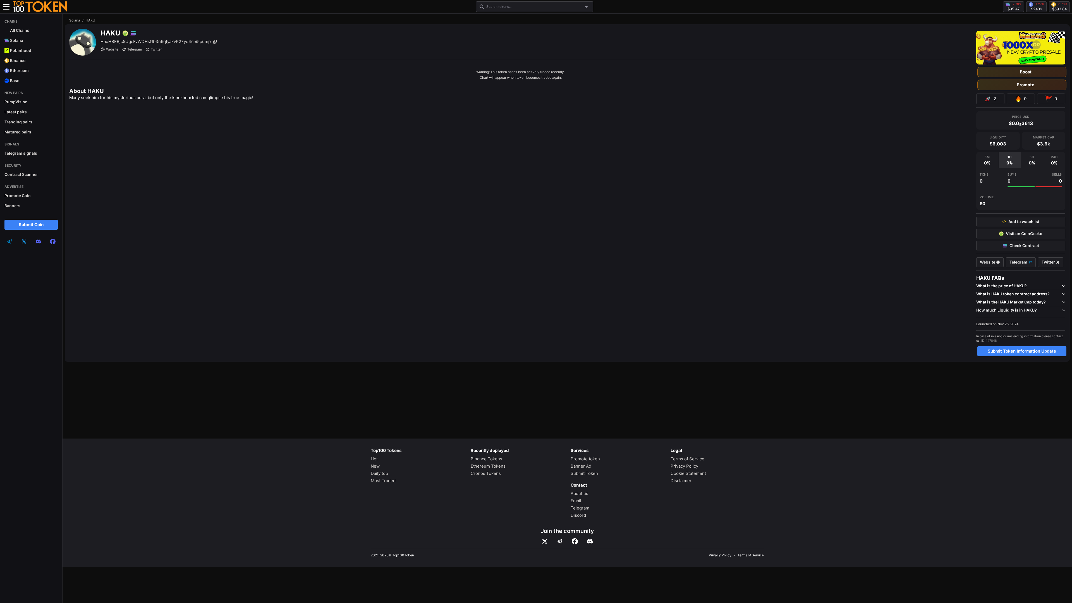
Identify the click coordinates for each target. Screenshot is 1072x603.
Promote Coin (17, 195)
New (375, 466)
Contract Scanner (21, 174)
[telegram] (9, 241)
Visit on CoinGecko (1024, 233)
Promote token (585, 458)
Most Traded (383, 480)
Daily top (379, 473)
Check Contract (1024, 245)
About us (579, 493)
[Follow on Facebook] (575, 541)
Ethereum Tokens (488, 466)
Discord (578, 515)
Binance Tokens (486, 458)
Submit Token (584, 473)
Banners (12, 205)
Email (576, 500)
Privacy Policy (684, 466)
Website (112, 49)
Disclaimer (681, 480)
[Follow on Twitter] (544, 541)
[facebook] (53, 241)
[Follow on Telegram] (560, 541)
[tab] (987, 160)
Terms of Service (687, 458)
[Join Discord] (590, 541)
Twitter (156, 49)
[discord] (38, 241)
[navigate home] (40, 6)
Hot (374, 458)
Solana (74, 20)
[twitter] (24, 241)
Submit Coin (31, 224)
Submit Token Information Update (1022, 351)
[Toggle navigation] (6, 7)
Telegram (134, 49)
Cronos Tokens (486, 473)
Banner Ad (581, 466)
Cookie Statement (688, 473)
